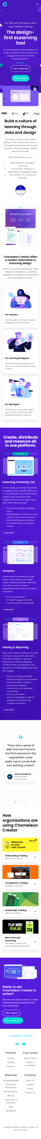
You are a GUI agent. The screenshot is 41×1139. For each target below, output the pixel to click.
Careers (30, 1084)
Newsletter (11, 1110)
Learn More (9, 532)
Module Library (11, 1091)
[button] (37, 4)
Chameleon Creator (20, 1035)
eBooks (10, 1095)
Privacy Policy (30, 1058)
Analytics (11, 1066)
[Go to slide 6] (25, 801)
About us (30, 1080)
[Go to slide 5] (23, 801)
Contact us (30, 1092)
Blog (11, 1106)
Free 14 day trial (20, 68)
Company (30, 1075)
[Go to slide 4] (21, 801)
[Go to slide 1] (15, 801)
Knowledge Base (11, 1080)
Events (30, 1088)
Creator (11, 1058)
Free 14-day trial (12, 1020)
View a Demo (11, 1013)
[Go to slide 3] (19, 801)
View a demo (20, 78)
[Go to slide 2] (17, 801)
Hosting (11, 1062)
